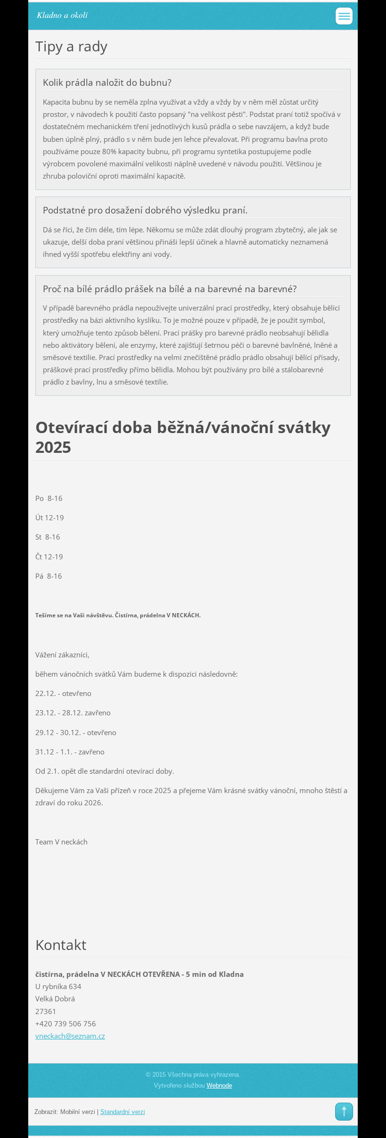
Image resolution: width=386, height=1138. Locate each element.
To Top (344, 1112)
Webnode (219, 1085)
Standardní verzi (122, 1111)
